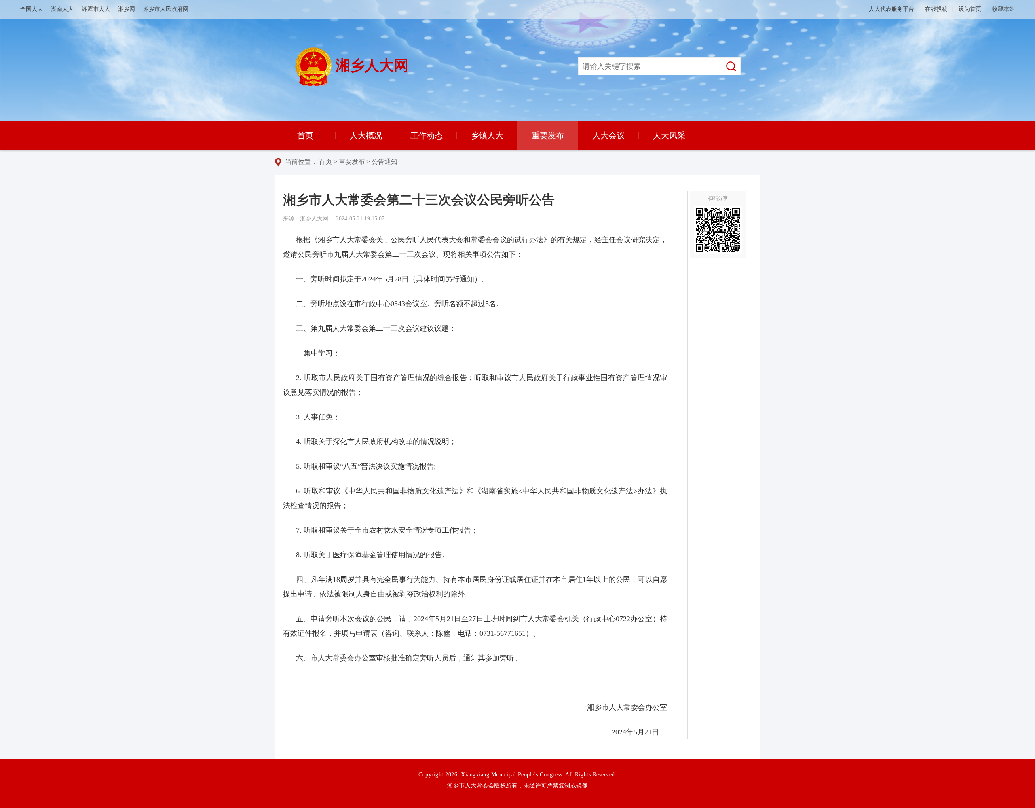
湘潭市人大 (96, 9)
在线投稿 (936, 9)
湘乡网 (126, 9)
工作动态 (426, 135)
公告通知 (384, 161)
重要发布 (548, 135)
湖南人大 (62, 9)
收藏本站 (1003, 9)
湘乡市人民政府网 (165, 9)
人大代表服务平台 (891, 9)
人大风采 (669, 135)
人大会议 (608, 135)
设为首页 (970, 9)
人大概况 (366, 135)
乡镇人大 (487, 135)
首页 (305, 135)
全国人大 (31, 9)
